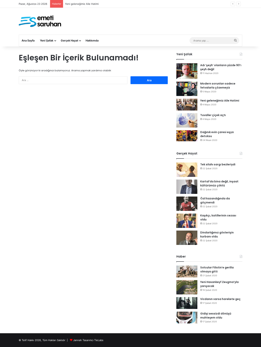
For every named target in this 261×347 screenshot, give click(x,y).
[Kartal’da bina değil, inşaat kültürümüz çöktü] (186, 187)
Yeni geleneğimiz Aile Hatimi (82, 3)
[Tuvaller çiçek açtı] (186, 120)
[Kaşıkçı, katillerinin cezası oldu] (186, 221)
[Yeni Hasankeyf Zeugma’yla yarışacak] (186, 287)
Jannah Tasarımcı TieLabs (88, 340)
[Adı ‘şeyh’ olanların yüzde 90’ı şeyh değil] (186, 71)
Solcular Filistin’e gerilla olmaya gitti (217, 269)
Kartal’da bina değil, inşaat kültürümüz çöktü (219, 183)
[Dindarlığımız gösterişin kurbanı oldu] (186, 238)
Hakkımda (92, 40)
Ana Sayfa (28, 40)
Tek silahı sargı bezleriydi (217, 164)
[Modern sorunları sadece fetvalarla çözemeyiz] (186, 89)
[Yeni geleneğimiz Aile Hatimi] (186, 105)
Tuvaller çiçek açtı (213, 115)
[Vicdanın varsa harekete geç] (186, 303)
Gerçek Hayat (69, 40)
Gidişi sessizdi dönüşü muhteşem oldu (215, 315)
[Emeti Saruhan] (40, 21)
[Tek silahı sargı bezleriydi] (186, 170)
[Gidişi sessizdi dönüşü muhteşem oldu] (186, 317)
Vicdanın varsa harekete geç (220, 299)
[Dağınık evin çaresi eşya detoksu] (186, 135)
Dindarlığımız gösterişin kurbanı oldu (217, 234)
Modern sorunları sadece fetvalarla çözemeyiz (217, 85)
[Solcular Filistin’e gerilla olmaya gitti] (186, 271)
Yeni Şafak (46, 40)
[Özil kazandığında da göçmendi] (186, 204)
